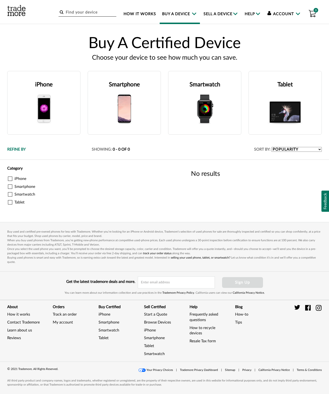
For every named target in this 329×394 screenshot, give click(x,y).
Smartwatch (109, 330)
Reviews (14, 338)
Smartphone (109, 322)
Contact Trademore (23, 322)
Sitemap (230, 370)
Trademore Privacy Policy (178, 292)
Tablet (104, 338)
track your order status (157, 253)
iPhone (104, 314)
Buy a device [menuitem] (176, 14)
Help (250, 14)
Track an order (65, 314)
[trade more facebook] (308, 308)
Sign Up (242, 282)
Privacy (246, 370)
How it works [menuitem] (140, 14)
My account (63, 322)
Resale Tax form (203, 341)
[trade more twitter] (298, 308)
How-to (241, 314)
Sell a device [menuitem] (218, 14)
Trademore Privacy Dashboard (199, 370)
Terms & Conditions (309, 370)
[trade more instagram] (319, 308)
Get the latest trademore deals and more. (100, 282)
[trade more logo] (16, 10)
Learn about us (19, 330)
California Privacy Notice (274, 370)
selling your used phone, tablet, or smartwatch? (200, 257)
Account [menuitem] (283, 14)
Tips (238, 322)
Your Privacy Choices (159, 370)
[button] (312, 12)
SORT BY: (262, 149)
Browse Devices (157, 322)
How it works (18, 314)
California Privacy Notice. (249, 292)
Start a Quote (155, 314)
